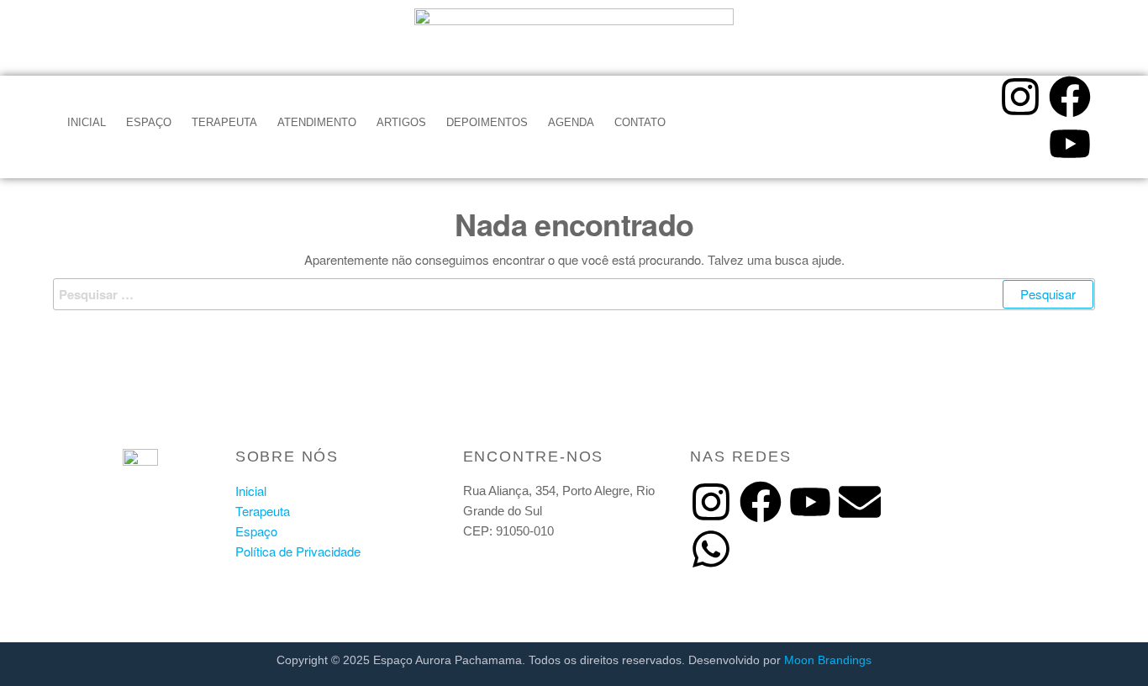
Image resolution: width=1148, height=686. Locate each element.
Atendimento (316, 122)
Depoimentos (487, 122)
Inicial (86, 122)
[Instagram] (1020, 97)
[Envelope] (860, 502)
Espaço (148, 122)
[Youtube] (1070, 144)
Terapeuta (224, 122)
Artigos (401, 122)
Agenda (571, 122)
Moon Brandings (828, 660)
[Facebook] (1070, 97)
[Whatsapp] (711, 549)
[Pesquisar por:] (574, 294)
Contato (640, 122)
